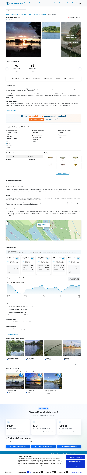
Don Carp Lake (30, 390)
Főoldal (7, 14)
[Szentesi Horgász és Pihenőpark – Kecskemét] (53, 381)
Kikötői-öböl (67, 358)
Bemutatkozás (15, 78)
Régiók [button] (26, 2)
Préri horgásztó (30, 358)
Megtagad (75, 466)
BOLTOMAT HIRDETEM (51, 119)
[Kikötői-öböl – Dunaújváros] (72, 348)
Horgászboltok (43, 2)
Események (62, 2)
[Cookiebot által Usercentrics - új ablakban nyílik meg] (9, 472)
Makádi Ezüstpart (42, 224)
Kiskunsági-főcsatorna (13, 358)
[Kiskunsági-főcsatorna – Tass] (15, 348)
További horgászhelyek (75, 364)
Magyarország (14, 14)
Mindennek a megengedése (75, 457)
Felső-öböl (48, 358)
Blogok (68, 2)
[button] (43, 229)
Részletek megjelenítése (76, 472)
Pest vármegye (36, 14)
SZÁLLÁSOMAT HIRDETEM (37, 119)
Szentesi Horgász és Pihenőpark (50, 391)
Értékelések (72, 78)
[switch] (41, 472)
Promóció (74, 2)
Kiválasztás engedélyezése (75, 461)
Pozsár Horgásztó (11, 390)
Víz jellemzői (36, 78)
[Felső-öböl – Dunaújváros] (53, 348)
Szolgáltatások (26, 78)
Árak (65, 78)
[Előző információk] (7, 68)
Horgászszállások (53, 2)
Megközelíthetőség (48, 78)
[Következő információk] (80, 68)
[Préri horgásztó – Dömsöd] (34, 348)
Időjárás (58, 78)
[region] (43, 68)
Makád (44, 14)
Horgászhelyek (33, 2)
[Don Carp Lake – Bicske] (34, 381)
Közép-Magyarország (25, 14)
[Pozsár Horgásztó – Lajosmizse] (15, 381)
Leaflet (66, 239)
